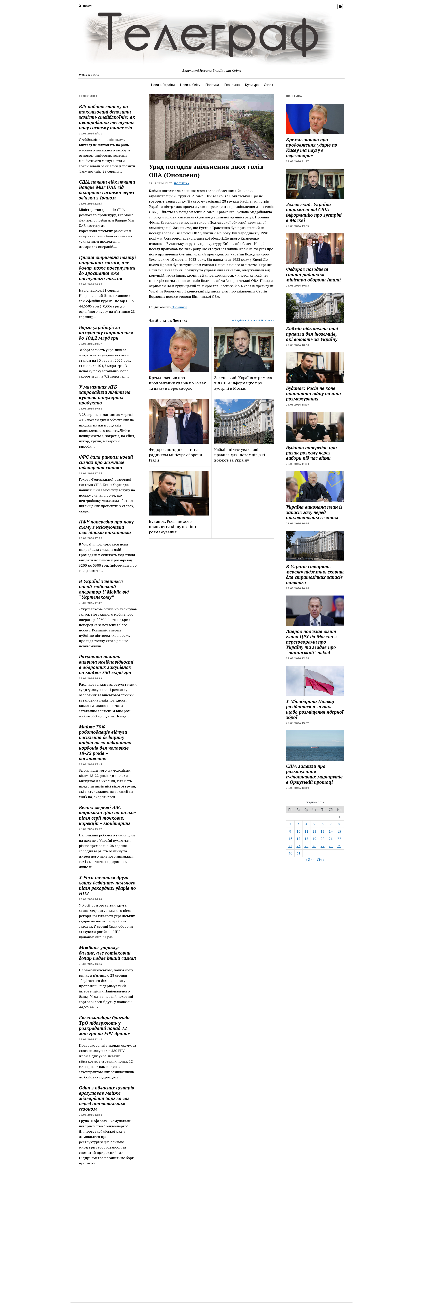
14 (331, 831)
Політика (212, 84)
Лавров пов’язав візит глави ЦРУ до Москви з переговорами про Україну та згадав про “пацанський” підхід (311, 642)
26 (314, 846)
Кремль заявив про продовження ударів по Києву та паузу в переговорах (177, 383)
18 (306, 838)
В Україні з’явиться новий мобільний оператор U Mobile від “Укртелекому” (104, 589)
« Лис (309, 859)
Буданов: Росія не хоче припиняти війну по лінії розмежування (172, 526)
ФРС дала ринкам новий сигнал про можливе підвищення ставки (106, 462)
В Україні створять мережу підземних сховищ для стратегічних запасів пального (315, 574)
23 (290, 846)
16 (290, 838)
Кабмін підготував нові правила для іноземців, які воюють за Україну (239, 455)
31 (299, 853)
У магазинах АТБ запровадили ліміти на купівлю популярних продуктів (104, 394)
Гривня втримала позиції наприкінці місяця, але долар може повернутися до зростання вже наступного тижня (107, 268)
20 (323, 838)
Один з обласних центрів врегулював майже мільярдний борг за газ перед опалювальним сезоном (106, 1098)
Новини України (163, 84)
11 (306, 831)
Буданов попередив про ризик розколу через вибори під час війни (311, 453)
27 (323, 846)
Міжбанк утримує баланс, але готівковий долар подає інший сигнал (107, 953)
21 (331, 838)
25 (306, 846)
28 (331, 846)
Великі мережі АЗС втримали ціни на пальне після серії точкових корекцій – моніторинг (107, 815)
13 (323, 831)
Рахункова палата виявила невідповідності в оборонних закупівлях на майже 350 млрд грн (106, 664)
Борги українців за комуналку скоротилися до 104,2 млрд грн (106, 333)
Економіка (232, 84)
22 (339, 838)
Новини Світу (190, 84)
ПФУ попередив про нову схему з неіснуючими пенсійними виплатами (106, 527)
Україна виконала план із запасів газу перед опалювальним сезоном (314, 512)
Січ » (321, 859)
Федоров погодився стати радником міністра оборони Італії (175, 455)
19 (314, 838)
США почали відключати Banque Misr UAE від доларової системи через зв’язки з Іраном (107, 189)
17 (299, 838)
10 (299, 831)
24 (299, 846)
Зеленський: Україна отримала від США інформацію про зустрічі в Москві (243, 383)
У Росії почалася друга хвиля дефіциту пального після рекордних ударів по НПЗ (107, 885)
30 (290, 853)
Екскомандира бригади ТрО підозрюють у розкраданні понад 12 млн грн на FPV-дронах (104, 1025)
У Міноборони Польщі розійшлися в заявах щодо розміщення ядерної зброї (314, 709)
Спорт (268, 84)
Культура (252, 84)
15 (339, 831)
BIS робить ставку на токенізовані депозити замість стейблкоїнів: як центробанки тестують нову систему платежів (107, 117)
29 (339, 846)
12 (314, 831)
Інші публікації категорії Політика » (252, 320)
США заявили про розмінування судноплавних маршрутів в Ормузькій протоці (314, 774)
